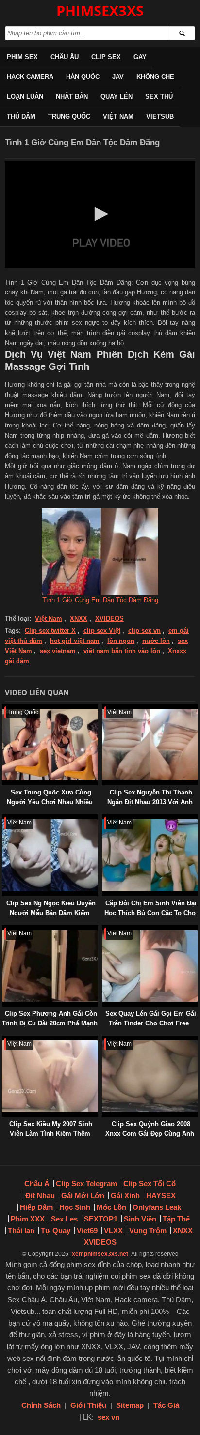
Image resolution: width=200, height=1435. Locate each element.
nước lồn (156, 640)
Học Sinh (74, 1207)
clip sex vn (144, 630)
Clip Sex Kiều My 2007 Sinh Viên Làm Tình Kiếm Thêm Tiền (50, 1133)
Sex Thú (159, 96)
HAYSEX (161, 1195)
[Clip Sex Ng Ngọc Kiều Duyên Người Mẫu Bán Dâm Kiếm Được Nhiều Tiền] (4, 818)
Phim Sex (22, 57)
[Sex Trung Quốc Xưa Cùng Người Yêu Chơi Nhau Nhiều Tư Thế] (4, 708)
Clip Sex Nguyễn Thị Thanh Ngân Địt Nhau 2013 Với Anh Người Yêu (150, 802)
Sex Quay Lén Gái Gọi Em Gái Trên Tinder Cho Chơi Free (150, 1018)
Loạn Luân (25, 96)
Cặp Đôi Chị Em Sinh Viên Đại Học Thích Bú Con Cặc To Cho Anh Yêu (150, 913)
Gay (140, 57)
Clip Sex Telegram (86, 1183)
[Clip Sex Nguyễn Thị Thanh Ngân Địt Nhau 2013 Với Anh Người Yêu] (104, 708)
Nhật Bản (72, 96)
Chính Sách (41, 1405)
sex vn (108, 1417)
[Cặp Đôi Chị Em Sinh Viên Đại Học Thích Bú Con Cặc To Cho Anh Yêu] (104, 818)
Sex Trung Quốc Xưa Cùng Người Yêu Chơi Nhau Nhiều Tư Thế (50, 802)
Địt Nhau (40, 1195)
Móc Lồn (111, 1207)
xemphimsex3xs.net (100, 1254)
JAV (118, 76)
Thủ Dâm (21, 116)
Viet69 (87, 1230)
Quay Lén (116, 96)
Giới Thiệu (88, 1405)
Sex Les (64, 1219)
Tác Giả (166, 1405)
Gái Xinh (125, 1195)
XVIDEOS (109, 618)
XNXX (78, 618)
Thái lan (21, 1230)
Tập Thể (176, 1219)
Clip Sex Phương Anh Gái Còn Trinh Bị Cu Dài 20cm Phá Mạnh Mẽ (50, 1023)
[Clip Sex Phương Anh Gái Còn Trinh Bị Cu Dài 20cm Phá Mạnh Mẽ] (4, 929)
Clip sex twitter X (50, 630)
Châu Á (37, 1183)
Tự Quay (55, 1230)
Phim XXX (28, 1219)
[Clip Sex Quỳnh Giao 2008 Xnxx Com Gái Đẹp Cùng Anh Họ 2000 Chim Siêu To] (104, 1040)
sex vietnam (58, 651)
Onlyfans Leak (157, 1207)
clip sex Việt (101, 630)
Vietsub (160, 116)
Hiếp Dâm (36, 1207)
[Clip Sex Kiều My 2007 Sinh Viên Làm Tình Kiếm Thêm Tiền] (4, 1040)
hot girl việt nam (75, 640)
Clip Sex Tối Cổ (149, 1183)
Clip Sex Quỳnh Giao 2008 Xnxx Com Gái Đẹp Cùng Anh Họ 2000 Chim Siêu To (149, 1133)
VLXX (113, 1230)
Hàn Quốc (83, 76)
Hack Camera (30, 76)
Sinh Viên (140, 1219)
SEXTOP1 (100, 1219)
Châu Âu (64, 57)
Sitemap (130, 1405)
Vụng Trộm (148, 1230)
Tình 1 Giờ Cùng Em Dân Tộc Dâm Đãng (100, 600)
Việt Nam (118, 116)
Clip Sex (106, 57)
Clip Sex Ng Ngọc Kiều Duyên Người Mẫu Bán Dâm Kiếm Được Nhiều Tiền (51, 913)
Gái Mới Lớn (82, 1195)
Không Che (155, 76)
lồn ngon (120, 640)
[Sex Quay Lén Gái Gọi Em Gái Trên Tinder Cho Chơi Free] (104, 929)
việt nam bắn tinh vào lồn (121, 651)
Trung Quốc (69, 116)
